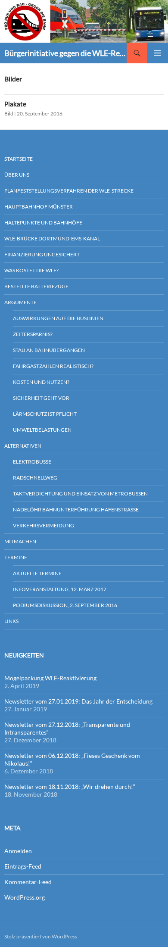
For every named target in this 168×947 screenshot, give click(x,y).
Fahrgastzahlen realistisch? (53, 366)
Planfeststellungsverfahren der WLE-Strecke (69, 190)
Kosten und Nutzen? (41, 382)
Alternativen (22, 445)
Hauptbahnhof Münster (38, 206)
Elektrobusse (32, 461)
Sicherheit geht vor (41, 398)
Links (11, 621)
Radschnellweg (35, 477)
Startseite (18, 159)
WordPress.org (24, 897)
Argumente (20, 302)
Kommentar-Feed (28, 881)
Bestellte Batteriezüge (36, 286)
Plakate (15, 104)
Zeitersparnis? (33, 334)
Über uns (16, 174)
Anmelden (18, 850)
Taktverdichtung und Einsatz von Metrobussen (80, 493)
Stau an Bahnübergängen (49, 350)
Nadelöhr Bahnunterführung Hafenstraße (76, 509)
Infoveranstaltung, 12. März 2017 (59, 589)
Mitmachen (20, 541)
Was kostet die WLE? (31, 270)
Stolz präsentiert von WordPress (40, 936)
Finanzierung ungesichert (42, 254)
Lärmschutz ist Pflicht (45, 414)
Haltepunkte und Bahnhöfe (43, 222)
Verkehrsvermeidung (43, 525)
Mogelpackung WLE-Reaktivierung (50, 678)
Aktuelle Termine (37, 573)
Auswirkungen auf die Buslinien (58, 318)
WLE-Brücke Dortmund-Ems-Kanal (52, 238)
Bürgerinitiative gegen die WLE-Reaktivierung (65, 53)
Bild (8, 113)
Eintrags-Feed (22, 866)
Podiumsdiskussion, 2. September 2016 (65, 605)
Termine (15, 557)
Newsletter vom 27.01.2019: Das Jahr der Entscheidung (78, 701)
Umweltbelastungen (42, 430)
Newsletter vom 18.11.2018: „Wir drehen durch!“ (69, 786)
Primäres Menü (157, 53)
